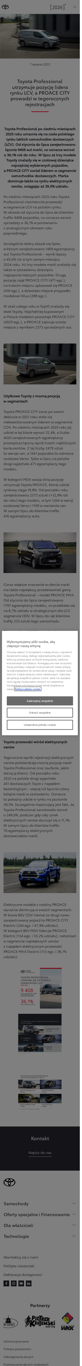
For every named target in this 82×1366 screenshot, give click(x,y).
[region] (40, 683)
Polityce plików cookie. (28, 689)
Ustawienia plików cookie (40, 724)
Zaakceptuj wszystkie (40, 700)
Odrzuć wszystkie (40, 712)
